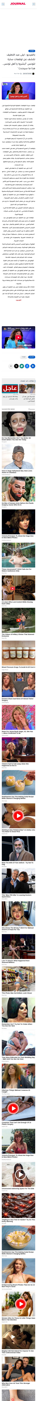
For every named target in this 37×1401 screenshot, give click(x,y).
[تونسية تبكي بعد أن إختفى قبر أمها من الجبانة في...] (27, 388)
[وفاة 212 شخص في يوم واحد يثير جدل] (10, 388)
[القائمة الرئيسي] (34, 4)
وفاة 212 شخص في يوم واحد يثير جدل (10, 398)
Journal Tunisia (27, 73)
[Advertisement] (18, 30)
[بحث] (3, 4)
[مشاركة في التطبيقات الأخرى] (11, 366)
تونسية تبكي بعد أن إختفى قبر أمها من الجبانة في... (28, 399)
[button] (27, 366)
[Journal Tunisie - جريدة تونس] (18, 4)
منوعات (32, 51)
